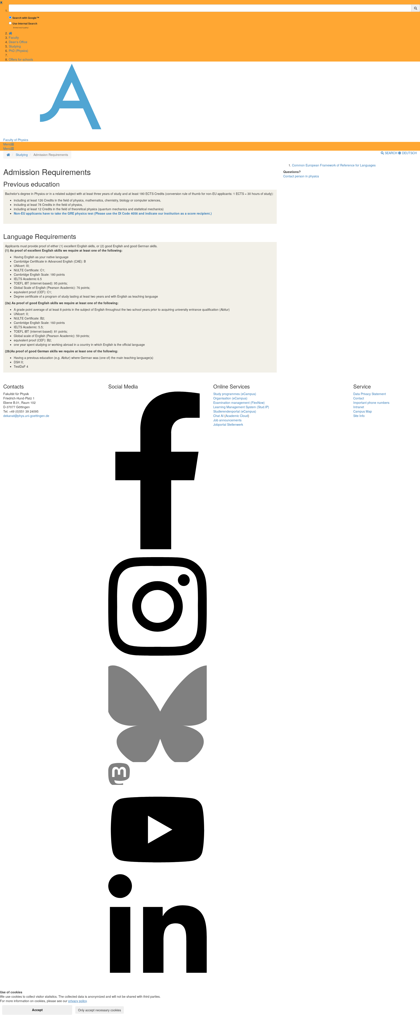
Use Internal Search (24, 23)
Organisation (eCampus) (230, 398)
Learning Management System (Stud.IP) (241, 407)
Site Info (359, 415)
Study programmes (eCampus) (234, 394)
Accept (37, 1009)
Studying (15, 46)
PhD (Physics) (18, 50)
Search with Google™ (25, 18)
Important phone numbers (371, 402)
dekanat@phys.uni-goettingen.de (26, 415)
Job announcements (227, 420)
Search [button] (391, 153)
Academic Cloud (237, 415)
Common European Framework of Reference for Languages (334, 165)
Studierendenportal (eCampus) (234, 411)
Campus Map (362, 411)
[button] (8, 144)
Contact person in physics (301, 176)
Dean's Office (18, 42)
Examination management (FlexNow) (239, 402)
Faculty (14, 37)
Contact (358, 398)
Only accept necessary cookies (99, 1010)
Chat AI (218, 415)
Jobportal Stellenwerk (228, 424)
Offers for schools (21, 59)
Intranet (358, 407)
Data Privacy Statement (369, 394)
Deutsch (409, 153)
